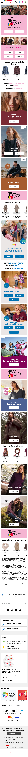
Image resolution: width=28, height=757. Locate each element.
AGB (3, 728)
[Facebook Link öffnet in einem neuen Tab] (8, 610)
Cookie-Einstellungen (19, 728)
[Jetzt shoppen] (14, 174)
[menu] (2, 2)
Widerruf (12, 730)
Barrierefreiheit (20, 730)
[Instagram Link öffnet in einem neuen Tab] (12, 610)
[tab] (3, 705)
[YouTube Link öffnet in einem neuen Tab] (20, 610)
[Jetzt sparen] (14, 108)
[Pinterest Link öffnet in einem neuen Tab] (16, 610)
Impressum (6, 730)
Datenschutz (9, 728)
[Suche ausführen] (25, 603)
